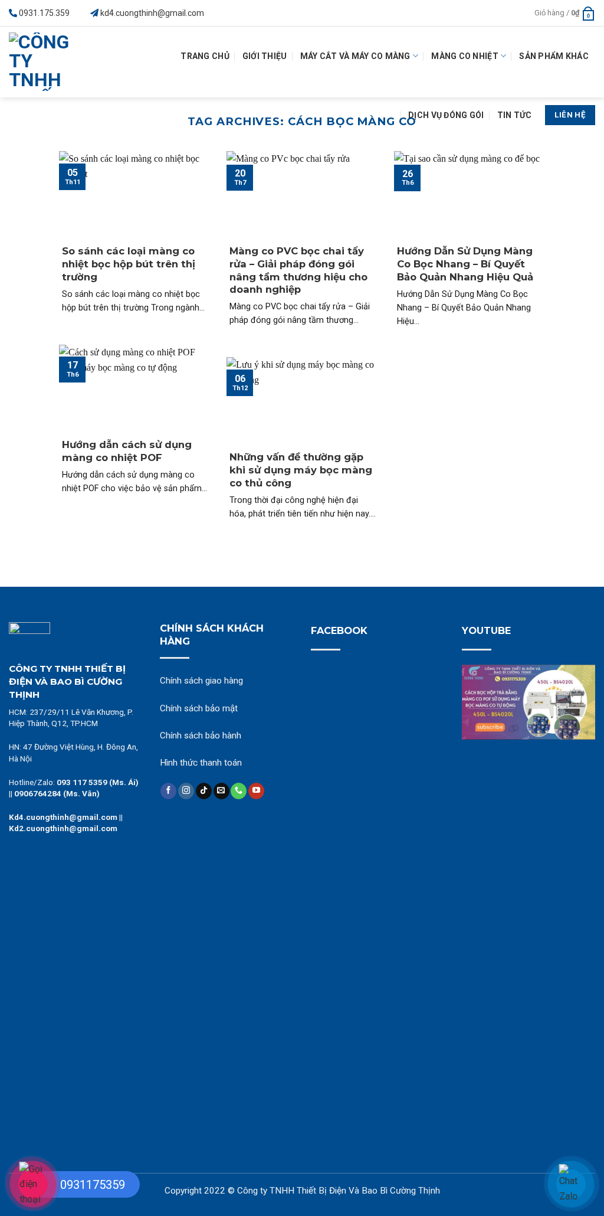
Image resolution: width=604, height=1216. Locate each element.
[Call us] (239, 791)
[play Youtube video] (528, 702)
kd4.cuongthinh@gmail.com (152, 13)
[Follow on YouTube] (256, 791)
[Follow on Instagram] (186, 791)
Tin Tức (514, 115)
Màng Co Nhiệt (464, 56)
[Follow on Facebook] (168, 791)
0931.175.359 (44, 13)
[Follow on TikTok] (204, 791)
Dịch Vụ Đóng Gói (446, 115)
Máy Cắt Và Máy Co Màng (355, 56)
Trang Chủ (204, 56)
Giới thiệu (264, 56)
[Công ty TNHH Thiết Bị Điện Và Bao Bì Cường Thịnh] (45, 62)
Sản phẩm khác (554, 56)
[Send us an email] (221, 791)
